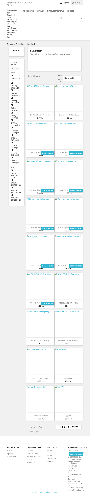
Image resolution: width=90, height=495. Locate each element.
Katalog (40, 11)
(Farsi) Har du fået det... (40, 152)
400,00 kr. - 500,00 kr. (16, 199)
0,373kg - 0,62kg (15, 154)
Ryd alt (16, 68)
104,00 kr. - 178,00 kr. (16, 191)
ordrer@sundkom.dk (76, 490)
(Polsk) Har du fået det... (69, 152)
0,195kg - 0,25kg (15, 139)
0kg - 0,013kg (16, 79)
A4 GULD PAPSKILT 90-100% (40, 303)
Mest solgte (11, 456)
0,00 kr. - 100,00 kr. (14, 175)
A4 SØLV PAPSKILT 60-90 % (68, 303)
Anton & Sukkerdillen (40, 416)
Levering (30, 451)
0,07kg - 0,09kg (15, 109)
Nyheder (10, 454)
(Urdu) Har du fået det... (40, 265)
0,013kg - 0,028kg (15, 87)
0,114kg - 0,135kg (15, 124)
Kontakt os (31, 462)
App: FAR (68, 416)
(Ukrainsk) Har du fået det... (68, 228)
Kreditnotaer (51, 458)
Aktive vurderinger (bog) (40, 341)
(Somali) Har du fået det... (68, 190)
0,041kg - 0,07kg (15, 101)
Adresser (50, 461)
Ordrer (49, 456)
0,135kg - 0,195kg (15, 131)
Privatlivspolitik (32, 454)
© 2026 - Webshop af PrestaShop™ (45, 492)
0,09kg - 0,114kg (15, 116)
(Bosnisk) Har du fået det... (69, 115)
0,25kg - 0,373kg (15, 146)
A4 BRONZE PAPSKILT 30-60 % (69, 265)
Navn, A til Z (72, 78)
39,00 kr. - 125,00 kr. (16, 184)
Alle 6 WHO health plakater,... (68, 341)
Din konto (52, 447)
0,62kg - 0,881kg (15, 161)
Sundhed (15, 51)
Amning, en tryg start (40, 378)
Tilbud (9, 451)
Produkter (28, 11)
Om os (29, 459)
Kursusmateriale (55, 11)
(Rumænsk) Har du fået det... (40, 190)
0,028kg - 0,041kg (15, 94)
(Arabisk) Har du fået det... (40, 115)
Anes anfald (68, 378)
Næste (76, 427)
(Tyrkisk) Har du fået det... (40, 228)
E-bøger (70, 11)
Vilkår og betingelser (34, 456)
